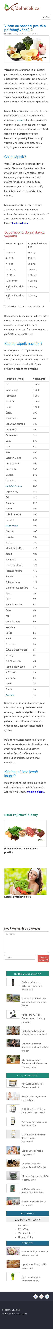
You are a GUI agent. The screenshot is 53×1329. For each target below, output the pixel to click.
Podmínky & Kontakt (11, 1309)
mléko (20, 120)
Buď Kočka (23, 1225)
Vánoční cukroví (26, 1233)
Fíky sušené (12, 525)
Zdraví (16, 34)
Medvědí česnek (14, 486)
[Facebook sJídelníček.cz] (36, 1296)
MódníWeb (23, 1229)
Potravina (23, 34)
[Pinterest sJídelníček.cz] (42, 1296)
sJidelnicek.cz (20, 1313)
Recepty (28, 1242)
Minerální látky (33, 34)
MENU (46, 17)
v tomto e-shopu (19, 223)
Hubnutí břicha (25, 1237)
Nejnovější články (27, 973)
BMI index (27, 1213)
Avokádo (10, 695)
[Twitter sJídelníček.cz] (47, 1296)
